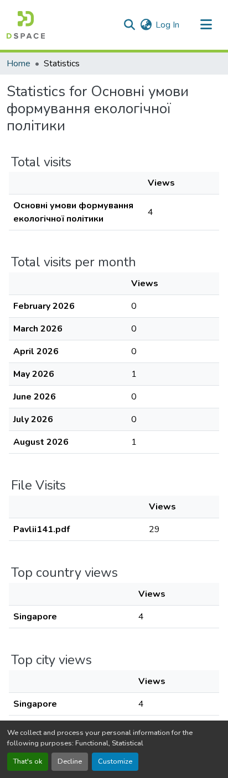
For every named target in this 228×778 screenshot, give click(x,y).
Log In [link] (167, 25)
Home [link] (18, 63)
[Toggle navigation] (205, 24)
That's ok (27, 761)
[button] (26, 25)
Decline (70, 761)
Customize (115, 761)
